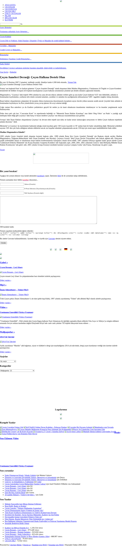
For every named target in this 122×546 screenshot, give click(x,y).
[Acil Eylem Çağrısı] (73, 432)
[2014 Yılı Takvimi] (8, 342)
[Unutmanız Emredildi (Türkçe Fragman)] (16, 317)
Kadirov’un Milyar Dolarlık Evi (17, 528)
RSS (59, 176)
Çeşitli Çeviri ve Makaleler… (11, 50)
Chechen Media (15, 545)
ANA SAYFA (10, 5)
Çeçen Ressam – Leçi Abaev (11, 267)
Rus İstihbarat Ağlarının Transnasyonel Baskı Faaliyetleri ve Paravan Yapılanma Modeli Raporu (41, 521)
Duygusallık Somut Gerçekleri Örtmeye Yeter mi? (23, 517)
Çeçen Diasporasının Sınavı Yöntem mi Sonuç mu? (24, 510)
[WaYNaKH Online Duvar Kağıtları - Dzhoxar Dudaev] (45, 427)
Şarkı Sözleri (5, 64)
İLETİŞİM (9, 20)
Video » (3, 307)
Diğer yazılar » (5, 280)
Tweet (2, 150)
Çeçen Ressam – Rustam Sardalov (18, 532)
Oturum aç (27, 545)
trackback (40, 176)
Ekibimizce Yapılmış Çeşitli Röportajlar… (15, 59)
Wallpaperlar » (7, 332)
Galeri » (4, 262)
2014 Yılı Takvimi (7, 337)
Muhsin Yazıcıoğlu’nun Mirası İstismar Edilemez (23, 504)
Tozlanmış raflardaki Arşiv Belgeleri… (14, 32)
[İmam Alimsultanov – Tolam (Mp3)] (14, 295)
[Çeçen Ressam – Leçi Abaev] (12, 272)
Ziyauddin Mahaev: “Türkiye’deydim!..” (20, 495)
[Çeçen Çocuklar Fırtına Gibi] (11, 427)
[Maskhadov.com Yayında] (103, 427)
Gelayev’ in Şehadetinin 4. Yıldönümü (19, 482)
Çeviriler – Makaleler (8, 46)
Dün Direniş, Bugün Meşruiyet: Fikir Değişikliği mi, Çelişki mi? (29, 519)
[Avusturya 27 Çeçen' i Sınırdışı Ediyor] (48, 432)
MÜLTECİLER (11, 18)
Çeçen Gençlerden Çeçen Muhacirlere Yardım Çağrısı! (25, 484)
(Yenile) (117, 433)
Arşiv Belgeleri (5, 27)
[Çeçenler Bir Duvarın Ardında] (80, 427)
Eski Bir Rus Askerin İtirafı (15, 493)
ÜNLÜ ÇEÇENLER (13, 13)
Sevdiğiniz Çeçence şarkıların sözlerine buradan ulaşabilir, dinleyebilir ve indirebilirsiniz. (33, 68)
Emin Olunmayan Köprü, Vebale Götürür (20, 475)
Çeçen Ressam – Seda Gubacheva (17, 534)
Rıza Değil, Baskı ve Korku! (15, 506)
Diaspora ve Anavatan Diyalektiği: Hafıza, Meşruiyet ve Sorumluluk (30, 477)
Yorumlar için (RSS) (56, 545)
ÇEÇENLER (10, 7)
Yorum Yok (72, 82)
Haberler (13, 72)
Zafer (39, 482)
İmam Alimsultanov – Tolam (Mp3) (14, 290)
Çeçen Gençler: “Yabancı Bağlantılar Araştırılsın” (23, 508)
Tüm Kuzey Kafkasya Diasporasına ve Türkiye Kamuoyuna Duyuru (30, 513)
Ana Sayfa (4, 72)
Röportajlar (4, 55)
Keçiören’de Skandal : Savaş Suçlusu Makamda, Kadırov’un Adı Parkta (32, 515)
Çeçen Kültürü (5, 37)
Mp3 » (3, 285)
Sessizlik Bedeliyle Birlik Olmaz (17, 523)
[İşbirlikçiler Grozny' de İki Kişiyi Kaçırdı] (16, 432)
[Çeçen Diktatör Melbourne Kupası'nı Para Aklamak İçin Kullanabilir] (44, 429)
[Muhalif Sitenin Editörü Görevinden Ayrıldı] (98, 432)
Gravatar (51, 239)
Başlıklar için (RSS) (39, 545)
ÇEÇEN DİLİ (10, 11)
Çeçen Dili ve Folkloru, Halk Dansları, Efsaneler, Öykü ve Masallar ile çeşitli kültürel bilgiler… (36, 41)
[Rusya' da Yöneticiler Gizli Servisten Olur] (88, 429)
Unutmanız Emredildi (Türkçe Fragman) (16, 312)
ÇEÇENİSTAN (11, 9)
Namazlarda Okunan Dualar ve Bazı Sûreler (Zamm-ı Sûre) (27, 536)
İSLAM (8, 16)
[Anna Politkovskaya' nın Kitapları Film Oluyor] (18, 434)
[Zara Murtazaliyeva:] (8, 429)
